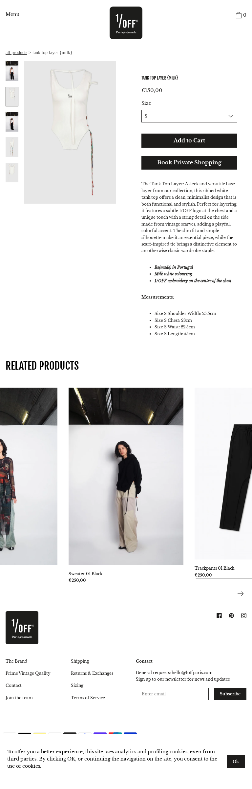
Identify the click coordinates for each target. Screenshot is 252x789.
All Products (16, 52)
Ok (236, 761)
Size (146, 103)
